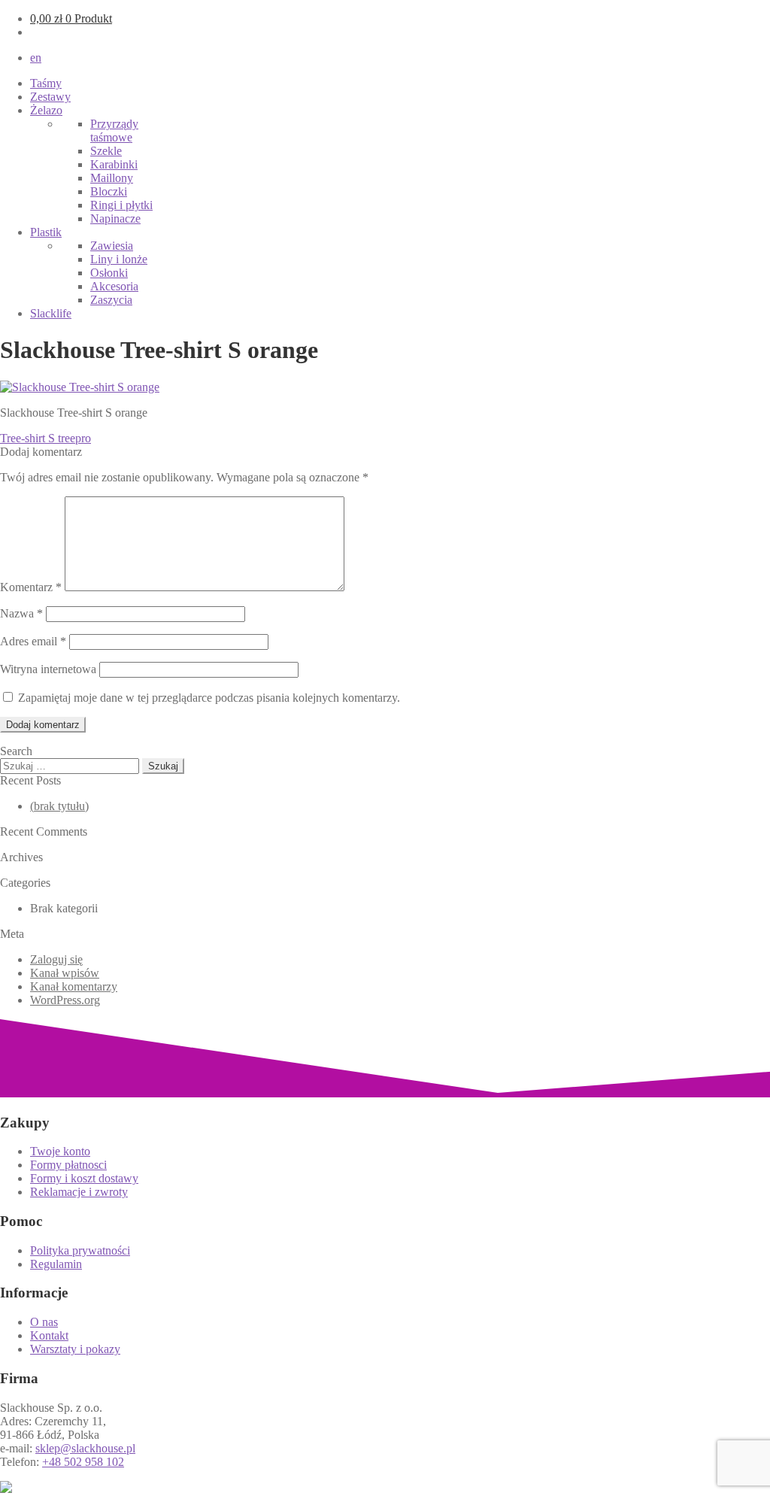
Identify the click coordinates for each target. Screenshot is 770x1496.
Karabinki (114, 164)
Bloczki (108, 191)
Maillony (111, 177)
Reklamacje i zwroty (79, 1191)
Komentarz (31, 587)
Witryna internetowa (48, 669)
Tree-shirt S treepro (45, 438)
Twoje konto (60, 1151)
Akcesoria (114, 286)
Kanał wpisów (64, 972)
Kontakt (49, 1335)
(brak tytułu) (59, 806)
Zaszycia (111, 299)
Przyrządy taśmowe (114, 130)
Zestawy (50, 96)
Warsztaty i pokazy (75, 1349)
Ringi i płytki (121, 205)
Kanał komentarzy (73, 986)
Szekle (106, 150)
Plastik (46, 232)
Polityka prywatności (80, 1250)
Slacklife (50, 313)
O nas (44, 1321)
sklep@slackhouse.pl (85, 1448)
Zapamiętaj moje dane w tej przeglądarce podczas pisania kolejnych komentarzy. (209, 697)
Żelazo (46, 110)
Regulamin (56, 1264)
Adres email (33, 641)
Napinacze (115, 218)
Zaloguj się (56, 959)
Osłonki (109, 272)
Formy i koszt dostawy (84, 1178)
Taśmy (46, 83)
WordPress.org (65, 1000)
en (35, 57)
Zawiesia (111, 245)
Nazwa (21, 613)
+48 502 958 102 (83, 1461)
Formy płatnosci (68, 1164)
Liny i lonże (118, 259)
